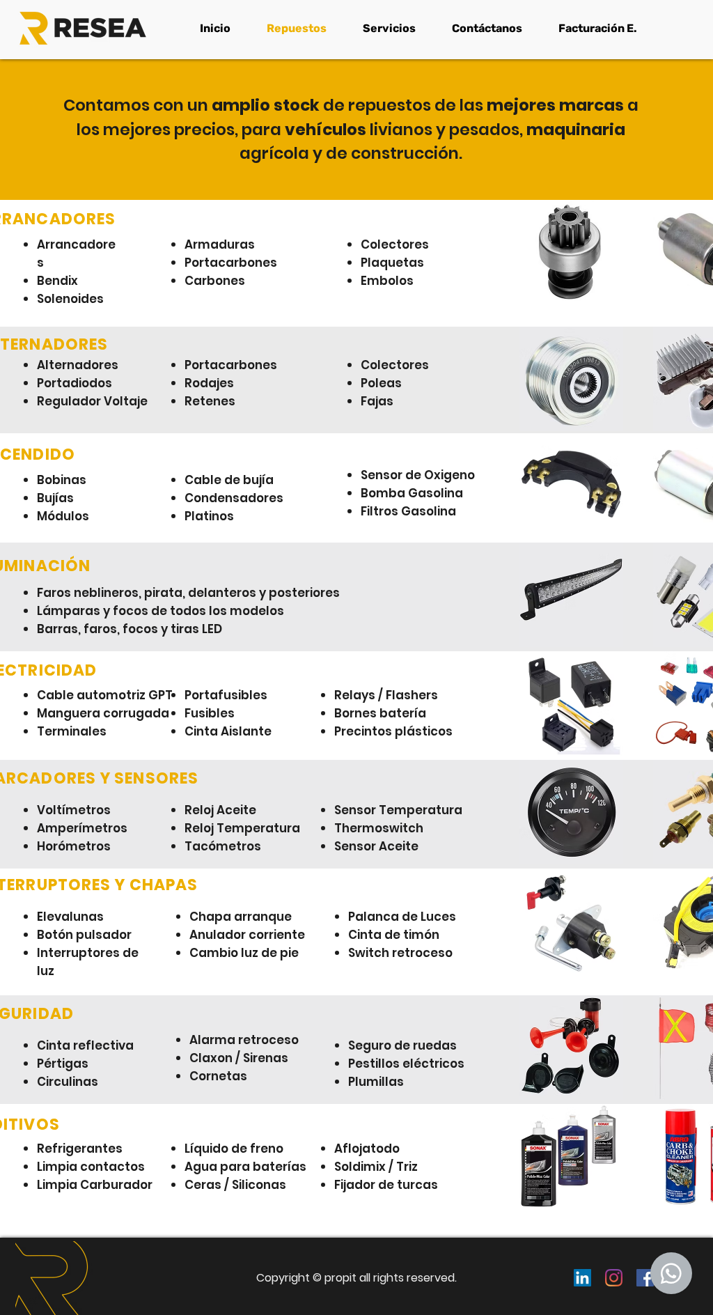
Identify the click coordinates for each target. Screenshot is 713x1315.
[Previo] (87, 1276)
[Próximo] (626, 1276)
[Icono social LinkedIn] (582, 1277)
